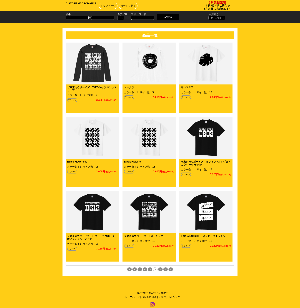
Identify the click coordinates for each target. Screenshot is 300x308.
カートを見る (128, 5)
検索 (169, 16)
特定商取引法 (149, 297)
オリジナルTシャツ (169, 297)
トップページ (108, 5)
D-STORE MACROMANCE (81, 3)
